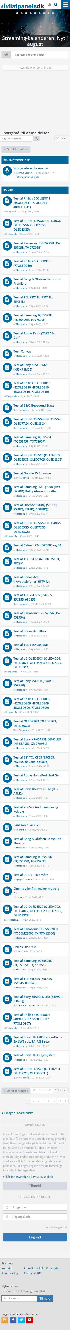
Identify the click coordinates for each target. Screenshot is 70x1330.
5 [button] (48, 1100)
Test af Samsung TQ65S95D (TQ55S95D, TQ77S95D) (32, 859)
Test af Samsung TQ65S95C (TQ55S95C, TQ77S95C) (32, 963)
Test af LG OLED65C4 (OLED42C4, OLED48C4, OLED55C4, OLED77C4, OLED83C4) (37, 662)
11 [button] (60, 1100)
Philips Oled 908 (24, 947)
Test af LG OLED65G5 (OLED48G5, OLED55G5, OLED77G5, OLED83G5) (37, 527)
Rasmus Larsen (24, 172)
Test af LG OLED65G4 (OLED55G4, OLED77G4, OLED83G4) (37, 421)
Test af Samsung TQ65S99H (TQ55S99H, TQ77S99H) (32, 317)
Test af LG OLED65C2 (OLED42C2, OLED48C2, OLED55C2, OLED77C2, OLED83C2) (37, 911)
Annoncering (9, 1273)
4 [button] (43, 1100)
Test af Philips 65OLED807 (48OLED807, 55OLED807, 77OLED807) (31, 1019)
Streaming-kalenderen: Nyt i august (35, 28)
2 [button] (33, 1100)
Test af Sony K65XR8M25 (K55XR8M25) (30, 367)
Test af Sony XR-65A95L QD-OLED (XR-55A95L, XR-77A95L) (37, 741)
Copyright (52, 1268)
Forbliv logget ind (56, 1227)
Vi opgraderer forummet (30, 168)
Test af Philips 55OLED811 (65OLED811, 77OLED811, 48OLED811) (31, 202)
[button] (66, 1101)
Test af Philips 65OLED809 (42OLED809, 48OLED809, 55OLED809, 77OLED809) (31, 703)
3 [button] (38, 1100)
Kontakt (6, 1268)
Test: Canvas (22, 351)
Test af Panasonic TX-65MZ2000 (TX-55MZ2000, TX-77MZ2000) (35, 931)
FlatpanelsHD (32, 1273)
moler (19, 897)
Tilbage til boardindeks (18, 1113)
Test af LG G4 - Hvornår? (30, 875)
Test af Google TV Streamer (32, 473)
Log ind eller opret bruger (36, 67)
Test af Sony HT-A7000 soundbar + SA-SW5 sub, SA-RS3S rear (37, 1039)
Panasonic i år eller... (27, 825)
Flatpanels (11, 211)
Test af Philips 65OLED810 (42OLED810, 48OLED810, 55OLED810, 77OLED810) (31, 387)
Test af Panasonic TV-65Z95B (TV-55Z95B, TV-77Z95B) (36, 245)
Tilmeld (35, 1185)
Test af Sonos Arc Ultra (29, 631)
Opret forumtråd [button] (17, 149)
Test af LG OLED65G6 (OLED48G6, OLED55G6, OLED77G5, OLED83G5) (37, 225)
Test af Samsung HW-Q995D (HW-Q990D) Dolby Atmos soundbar (37, 489)
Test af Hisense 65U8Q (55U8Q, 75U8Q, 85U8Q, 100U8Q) (35, 507)
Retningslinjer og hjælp (27, 176)
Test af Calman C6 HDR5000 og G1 (37, 545)
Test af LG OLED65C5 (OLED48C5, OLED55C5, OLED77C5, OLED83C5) (37, 457)
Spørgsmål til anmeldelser (25, 132)
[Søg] (36, 138)
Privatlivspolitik (43, 1177)
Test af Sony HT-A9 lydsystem (34, 1055)
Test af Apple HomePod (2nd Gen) (37, 775)
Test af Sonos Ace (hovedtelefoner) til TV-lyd (31, 579)
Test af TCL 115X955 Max (31, 645)
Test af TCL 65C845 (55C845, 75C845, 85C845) (33, 981)
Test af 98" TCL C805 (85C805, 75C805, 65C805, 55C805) (34, 759)
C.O (18, 951)
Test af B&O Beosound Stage (33, 405)
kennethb (21, 829)
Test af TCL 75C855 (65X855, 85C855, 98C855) (33, 597)
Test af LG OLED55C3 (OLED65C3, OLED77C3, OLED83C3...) (37, 1071)
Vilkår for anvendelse (16, 1177)
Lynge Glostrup (24, 879)
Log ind (35, 1237)
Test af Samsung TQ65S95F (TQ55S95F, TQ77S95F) (32, 439)
